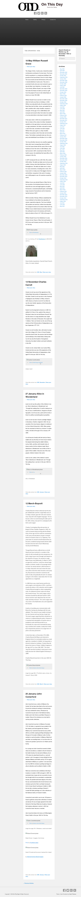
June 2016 (62, 148)
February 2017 (63, 135)
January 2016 (63, 156)
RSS (45, 13)
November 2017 (63, 120)
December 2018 (63, 98)
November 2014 (63, 176)
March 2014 (62, 189)
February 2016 (63, 155)
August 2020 (63, 85)
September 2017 (63, 123)
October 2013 (63, 198)
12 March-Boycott (34, 503)
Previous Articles (28, 883)
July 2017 (62, 127)
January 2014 (63, 193)
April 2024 (62, 70)
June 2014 (62, 184)
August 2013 (63, 201)
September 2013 (63, 199)
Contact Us (53, 19)
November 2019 (63, 90)
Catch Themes (72, 894)
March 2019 (62, 93)
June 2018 (62, 108)
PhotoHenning (36, 232)
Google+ (42, 13)
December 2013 (63, 194)
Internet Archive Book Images (38, 667)
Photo (30, 232)
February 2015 (63, 171)
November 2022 (63, 72)
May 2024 (62, 69)
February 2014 (63, 191)
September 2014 (63, 179)
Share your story (31, 66)
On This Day (52, 4)
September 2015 (63, 163)
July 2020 (62, 87)
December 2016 (63, 138)
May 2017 (62, 130)
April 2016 (62, 151)
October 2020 (63, 83)
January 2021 (63, 79)
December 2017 (63, 118)
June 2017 (62, 128)
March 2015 (62, 170)
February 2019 (63, 95)
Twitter (38, 13)
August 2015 (63, 165)
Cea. (34, 472)
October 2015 (63, 161)
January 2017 (63, 136)
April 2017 (62, 131)
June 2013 (62, 204)
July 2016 (62, 146)
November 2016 (63, 140)
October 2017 (63, 122)
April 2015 (62, 168)
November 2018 (63, 100)
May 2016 (62, 150)
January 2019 (63, 97)
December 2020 (63, 80)
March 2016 (62, 153)
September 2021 (63, 77)
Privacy (43, 19)
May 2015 (62, 166)
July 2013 (62, 203)
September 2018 (63, 103)
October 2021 (63, 75)
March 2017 (62, 133)
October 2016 (63, 141)
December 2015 (63, 158)
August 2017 (63, 125)
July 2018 (62, 107)
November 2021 (63, 74)
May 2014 (62, 186)
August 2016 (63, 145)
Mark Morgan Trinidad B (38, 362)
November (42, 382)
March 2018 (62, 113)
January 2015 (63, 173)
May (41, 272)
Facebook (35, 13)
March (41, 684)
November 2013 (63, 196)
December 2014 (63, 174)
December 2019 (63, 88)
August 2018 (63, 105)
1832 (38, 272)
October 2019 (63, 92)
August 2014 (63, 181)
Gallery (35, 19)
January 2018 (63, 117)
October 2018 (63, 102)
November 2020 (63, 82)
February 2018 (63, 115)
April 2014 (62, 188)
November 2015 (63, 160)
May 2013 (62, 206)
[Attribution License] (40, 233)
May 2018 (62, 110)
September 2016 (63, 143)
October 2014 (63, 178)
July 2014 (62, 183)
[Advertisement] (40, 33)
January (42, 492)
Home (26, 19)
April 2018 (62, 112)
